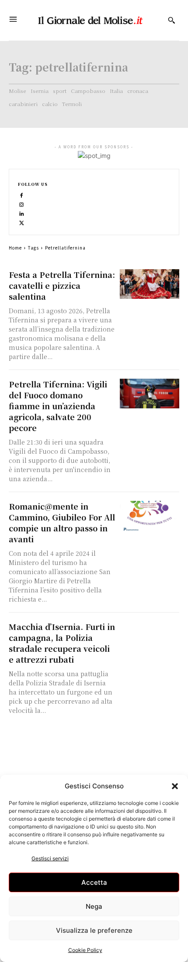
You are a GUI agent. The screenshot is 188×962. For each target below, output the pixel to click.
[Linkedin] (21, 213)
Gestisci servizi (50, 858)
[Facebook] (21, 195)
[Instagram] (21, 204)
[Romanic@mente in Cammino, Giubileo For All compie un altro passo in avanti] (150, 516)
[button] (175, 786)
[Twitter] (21, 222)
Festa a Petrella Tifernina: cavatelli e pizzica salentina (62, 285)
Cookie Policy (85, 950)
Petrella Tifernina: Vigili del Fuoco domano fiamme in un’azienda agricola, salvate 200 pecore (58, 405)
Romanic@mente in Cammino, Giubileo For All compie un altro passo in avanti (62, 522)
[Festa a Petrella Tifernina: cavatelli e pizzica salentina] (150, 284)
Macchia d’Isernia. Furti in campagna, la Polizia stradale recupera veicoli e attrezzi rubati (62, 643)
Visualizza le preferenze (94, 930)
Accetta (94, 882)
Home (15, 247)
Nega (94, 906)
